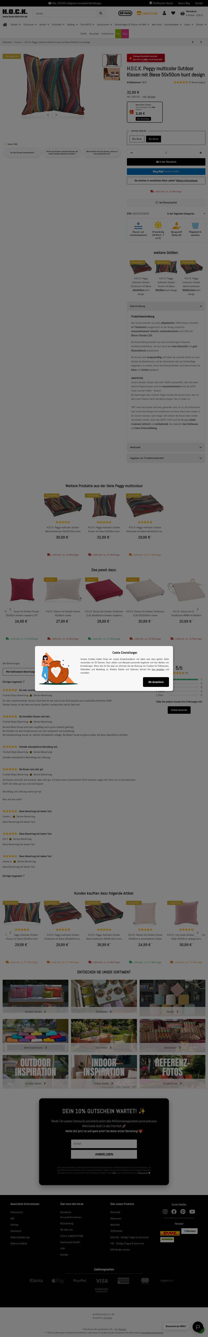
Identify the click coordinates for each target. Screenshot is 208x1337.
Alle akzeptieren (156, 682)
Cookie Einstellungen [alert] (124, 652)
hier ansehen (158, 669)
